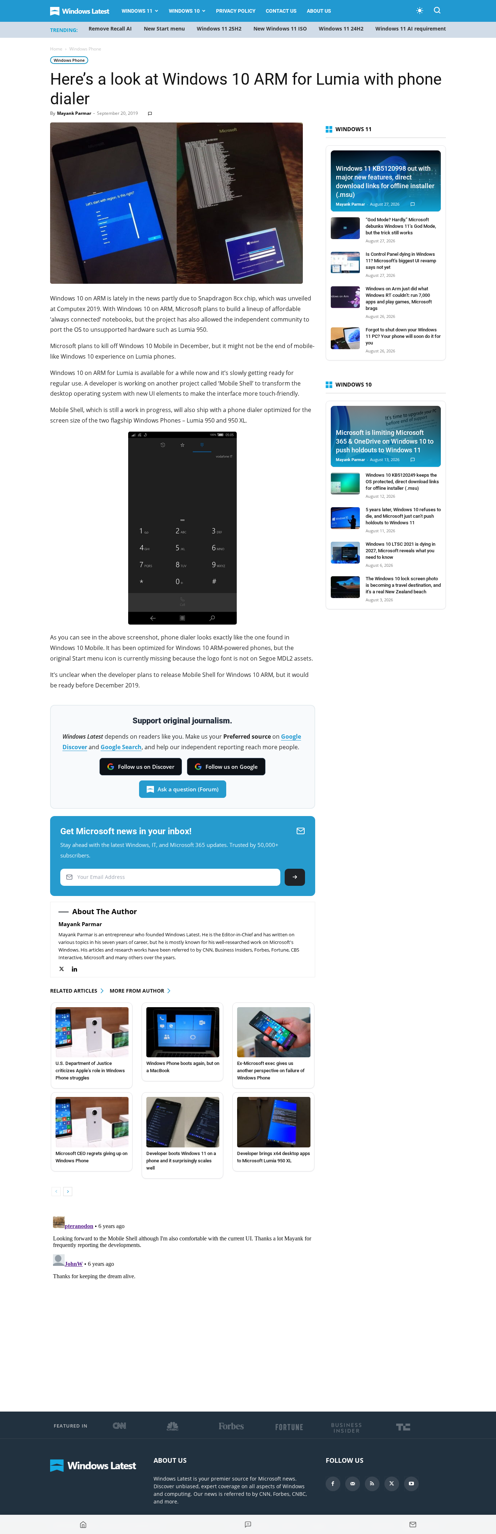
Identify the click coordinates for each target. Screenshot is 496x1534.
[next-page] (67, 1191)
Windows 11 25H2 (219, 28)
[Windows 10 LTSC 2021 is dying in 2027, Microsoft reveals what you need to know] (345, 553)
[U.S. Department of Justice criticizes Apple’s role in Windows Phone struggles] (92, 1032)
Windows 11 (137, 11)
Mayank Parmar (74, 113)
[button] (437, 11)
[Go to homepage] (83, 1524)
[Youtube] (411, 1484)
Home (56, 49)
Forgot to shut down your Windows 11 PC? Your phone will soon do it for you (403, 336)
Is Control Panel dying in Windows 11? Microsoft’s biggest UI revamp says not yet (401, 260)
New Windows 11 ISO (280, 28)
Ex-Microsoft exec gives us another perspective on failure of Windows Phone (271, 1071)
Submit (295, 877)
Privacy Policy (236, 11)
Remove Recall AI (110, 28)
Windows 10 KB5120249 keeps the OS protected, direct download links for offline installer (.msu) (402, 481)
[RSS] (372, 1484)
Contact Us (281, 11)
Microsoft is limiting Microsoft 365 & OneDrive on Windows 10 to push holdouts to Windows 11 (385, 441)
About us (319, 11)
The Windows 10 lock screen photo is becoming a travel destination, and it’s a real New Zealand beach (403, 585)
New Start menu (164, 28)
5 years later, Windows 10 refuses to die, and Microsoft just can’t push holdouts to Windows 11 (403, 516)
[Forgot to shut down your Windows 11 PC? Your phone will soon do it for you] (345, 338)
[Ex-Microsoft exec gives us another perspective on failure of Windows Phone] (273, 1032)
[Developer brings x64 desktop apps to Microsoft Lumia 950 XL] (273, 1122)
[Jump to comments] (248, 1524)
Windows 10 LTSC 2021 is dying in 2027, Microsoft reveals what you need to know (400, 550)
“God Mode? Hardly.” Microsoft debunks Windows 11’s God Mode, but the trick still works (401, 226)
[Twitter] (65, 969)
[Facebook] (333, 1484)
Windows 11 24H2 (341, 28)
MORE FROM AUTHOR (137, 990)
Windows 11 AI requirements (411, 28)
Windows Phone (69, 60)
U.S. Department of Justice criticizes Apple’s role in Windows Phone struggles (90, 1071)
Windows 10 (184, 11)
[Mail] (352, 1484)
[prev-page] (56, 1191)
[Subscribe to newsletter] (412, 1524)
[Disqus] (182, 1304)
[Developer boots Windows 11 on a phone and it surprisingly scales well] (182, 1122)
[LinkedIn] (78, 969)
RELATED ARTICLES (73, 990)
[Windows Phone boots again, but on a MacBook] (182, 1032)
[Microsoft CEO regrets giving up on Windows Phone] (92, 1122)
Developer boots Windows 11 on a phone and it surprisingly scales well (181, 1161)
